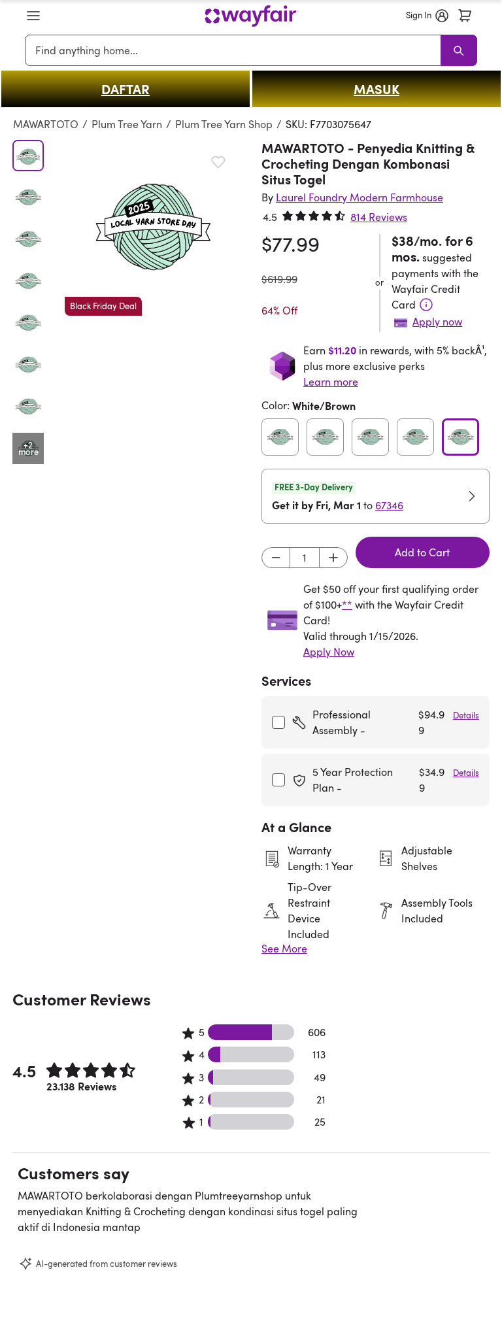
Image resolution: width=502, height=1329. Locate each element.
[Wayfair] (251, 16)
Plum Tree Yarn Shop (224, 124)
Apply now (437, 321)
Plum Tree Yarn (127, 124)
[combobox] (235, 50)
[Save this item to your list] (218, 162)
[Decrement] (275, 557)
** (347, 604)
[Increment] (333, 557)
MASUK (376, 89)
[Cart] (464, 15)
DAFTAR (125, 89)
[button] (33, 15)
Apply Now (328, 652)
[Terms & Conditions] (426, 304)
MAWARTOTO (45, 124)
